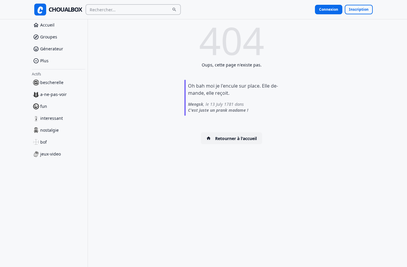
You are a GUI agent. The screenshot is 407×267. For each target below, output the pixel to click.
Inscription (359, 9)
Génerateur (51, 49)
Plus (44, 60)
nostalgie (49, 130)
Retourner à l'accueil (236, 138)
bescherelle (51, 82)
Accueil (47, 25)
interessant (51, 118)
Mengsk (195, 104)
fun (43, 106)
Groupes (48, 37)
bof (43, 142)
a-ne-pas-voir (53, 94)
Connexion (328, 9)
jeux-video (50, 154)
